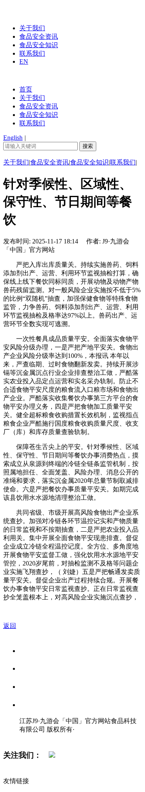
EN (23, 61)
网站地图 (35, 737)
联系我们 (32, 53)
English (13, 137)
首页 (25, 89)
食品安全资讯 (38, 36)
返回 (9, 625)
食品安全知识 (38, 45)
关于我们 (32, 28)
